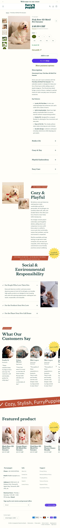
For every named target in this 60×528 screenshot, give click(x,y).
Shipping (34, 28)
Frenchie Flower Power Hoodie (49, 448)
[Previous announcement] (2, 1)
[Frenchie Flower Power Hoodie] (50, 435)
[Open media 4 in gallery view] (4, 32)
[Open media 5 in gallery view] (4, 38)
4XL (47, 40)
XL (49, 36)
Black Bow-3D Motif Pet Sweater (8, 448)
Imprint (24, 481)
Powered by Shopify (22, 523)
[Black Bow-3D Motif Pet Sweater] (8, 435)
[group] (9, 440)
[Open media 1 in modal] (19, 32)
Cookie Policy (25, 484)
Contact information (45, 524)
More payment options (45, 65)
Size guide (36, 50)
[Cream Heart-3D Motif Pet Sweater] (22, 435)
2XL (34, 40)
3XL (41, 40)
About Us (24, 471)
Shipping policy (53, 523)
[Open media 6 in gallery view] (4, 44)
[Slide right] (4, 48)
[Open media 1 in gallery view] (4, 21)
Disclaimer (24, 477)
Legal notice (53, 524)
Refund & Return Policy (45, 474)
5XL (53, 40)
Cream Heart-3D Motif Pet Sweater (21, 448)
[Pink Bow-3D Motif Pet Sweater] (36, 435)
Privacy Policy (43, 471)
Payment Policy (43, 484)
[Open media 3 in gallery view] (4, 26)
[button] (3, 6)
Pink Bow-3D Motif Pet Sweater (35, 448)
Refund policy (30, 523)
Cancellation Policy (44, 487)
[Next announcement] (57, 1)
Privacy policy (37, 523)
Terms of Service (44, 481)
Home (7, 12)
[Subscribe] (28, 505)
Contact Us (24, 474)
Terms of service (45, 523)
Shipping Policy (43, 477)
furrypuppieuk (15, 523)
